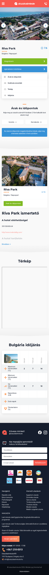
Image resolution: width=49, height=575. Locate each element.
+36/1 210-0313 (14, 549)
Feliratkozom (40, 463)
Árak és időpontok (14, 77)
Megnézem (9, 61)
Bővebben (5, 244)
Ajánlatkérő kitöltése (12, 69)
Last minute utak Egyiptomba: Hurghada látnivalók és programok (21, 518)
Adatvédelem (24, 571)
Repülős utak (6, 495)
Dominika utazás (32, 497)
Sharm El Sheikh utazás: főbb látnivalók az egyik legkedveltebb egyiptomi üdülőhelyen (24, 532)
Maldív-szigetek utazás (34, 509)
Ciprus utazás (31, 500)
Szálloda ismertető (15, 83)
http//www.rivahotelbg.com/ (12, 232)
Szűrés (12, 122)
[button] (3, 25)
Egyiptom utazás (32, 495)
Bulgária (5, 54)
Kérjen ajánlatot (10, 539)
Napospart (13, 54)
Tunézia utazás (31, 505)
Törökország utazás (33, 502)
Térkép (10, 89)
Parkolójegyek (7, 500)
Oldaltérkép (6, 507)
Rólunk (4, 502)
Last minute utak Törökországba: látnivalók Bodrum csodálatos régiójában (24, 525)
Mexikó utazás (31, 507)
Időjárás (11, 95)
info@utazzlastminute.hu (13, 559)
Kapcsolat (5, 505)
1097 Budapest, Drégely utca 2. (13, 556)
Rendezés (35, 122)
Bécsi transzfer (7, 497)
